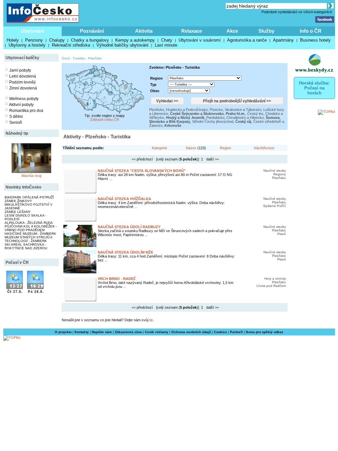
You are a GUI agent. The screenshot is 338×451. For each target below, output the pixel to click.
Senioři (15, 122)
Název (191, 148)
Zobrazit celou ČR (104, 119)
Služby (266, 31)
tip (151, 320)
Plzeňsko (95, 58)
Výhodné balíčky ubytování (122, 45)
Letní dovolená (22, 76)
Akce (232, 31)
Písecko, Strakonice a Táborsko (235, 110)
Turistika (79, 58)
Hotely (13, 40)
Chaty (166, 40)
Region (225, 148)
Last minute (166, 45)
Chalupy (57, 40)
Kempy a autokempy (135, 40)
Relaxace (191, 31)
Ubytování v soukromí (200, 40)
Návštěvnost (264, 148)
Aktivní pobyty (21, 104)
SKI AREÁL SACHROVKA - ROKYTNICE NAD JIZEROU (26, 246)
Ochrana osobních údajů (191, 332)
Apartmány (283, 40)
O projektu (63, 332)
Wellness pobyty (24, 98)
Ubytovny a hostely (27, 45)
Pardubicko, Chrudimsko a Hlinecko (235, 118)
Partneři (236, 332)
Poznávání (92, 31)
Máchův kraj (31, 176)
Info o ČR (310, 31)
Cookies (220, 332)
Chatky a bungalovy (90, 40)
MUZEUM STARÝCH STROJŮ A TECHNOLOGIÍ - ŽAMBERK (28, 239)
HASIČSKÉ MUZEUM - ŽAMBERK (30, 233)
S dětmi (16, 116)
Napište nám (102, 332)
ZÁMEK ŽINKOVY (18, 201)
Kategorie (159, 148)
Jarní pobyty (20, 70)
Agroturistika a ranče (247, 40)
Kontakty (82, 332)
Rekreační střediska (71, 45)
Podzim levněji (22, 82)
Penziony (34, 40)
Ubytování (32, 31)
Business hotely (315, 40)
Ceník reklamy (156, 332)
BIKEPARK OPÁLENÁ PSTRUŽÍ (29, 197)
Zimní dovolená (23, 88)
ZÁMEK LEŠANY (18, 212)
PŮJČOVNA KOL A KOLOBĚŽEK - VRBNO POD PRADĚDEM (31, 228)
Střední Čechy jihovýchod (212, 121)
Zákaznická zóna (128, 332)
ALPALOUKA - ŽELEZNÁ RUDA (29, 223)
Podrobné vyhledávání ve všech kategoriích (296, 12)
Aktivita (143, 31)
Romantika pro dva (26, 110)
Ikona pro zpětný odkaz (264, 332)
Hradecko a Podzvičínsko (187, 110)
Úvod (66, 58)
